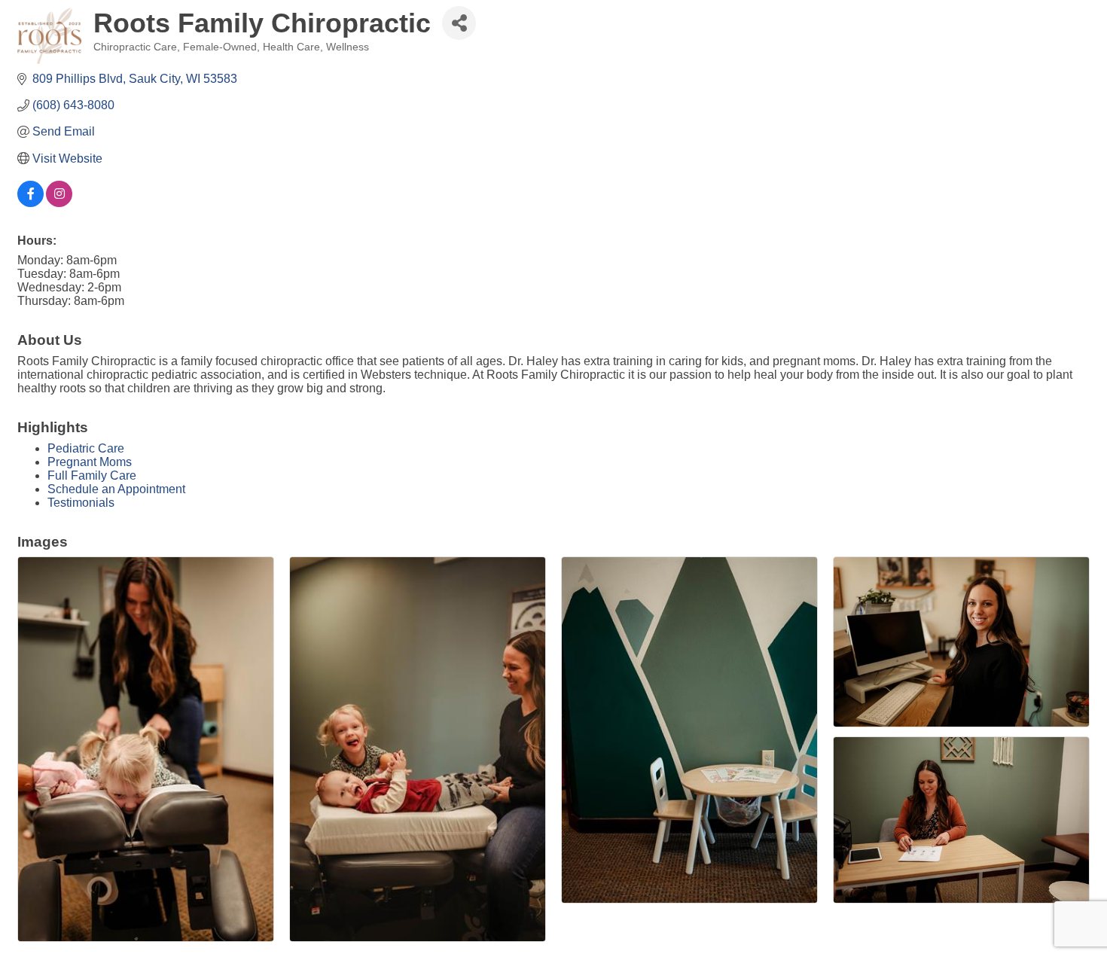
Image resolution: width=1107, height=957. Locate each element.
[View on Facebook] (30, 203)
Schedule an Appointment (116, 489)
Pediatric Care (85, 448)
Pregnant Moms (89, 462)
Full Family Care (91, 475)
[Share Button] (459, 23)
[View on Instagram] (59, 203)
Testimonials (80, 502)
